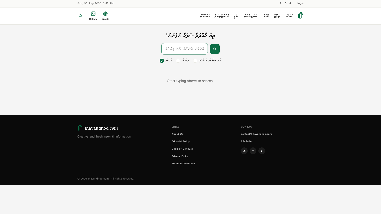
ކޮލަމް (265, 16)
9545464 (246, 141)
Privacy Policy (180, 156)
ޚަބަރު (289, 16)
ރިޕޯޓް (277, 16)
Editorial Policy (181, 141)
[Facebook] (280, 3)
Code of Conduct (182, 149)
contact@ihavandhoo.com (256, 134)
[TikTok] (290, 4)
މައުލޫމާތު (204, 16)
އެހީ (236, 16)
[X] (285, 4)
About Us (177, 134)
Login (300, 4)
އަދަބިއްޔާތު (249, 16)
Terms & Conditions (183, 164)
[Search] (80, 16)
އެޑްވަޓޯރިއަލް (222, 16)
